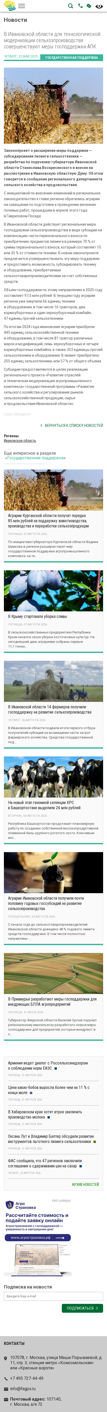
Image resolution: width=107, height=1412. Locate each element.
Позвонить (80, 6)
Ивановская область (20, 441)
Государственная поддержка (71, 58)
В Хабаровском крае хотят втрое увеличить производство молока (45, 1114)
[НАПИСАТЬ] (87, 5)
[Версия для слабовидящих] (99, 6)
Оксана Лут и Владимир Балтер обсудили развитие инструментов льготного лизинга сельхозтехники (51, 1139)
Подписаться (80, 1308)
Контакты (14, 1343)
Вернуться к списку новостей (74, 425)
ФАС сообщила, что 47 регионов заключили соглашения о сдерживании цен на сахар (45, 1163)
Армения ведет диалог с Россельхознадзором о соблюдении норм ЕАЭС (48, 1066)
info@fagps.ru (23, 1388)
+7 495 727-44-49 (26, 1378)
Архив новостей (85, 1184)
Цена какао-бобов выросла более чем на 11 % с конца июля (49, 1090)
